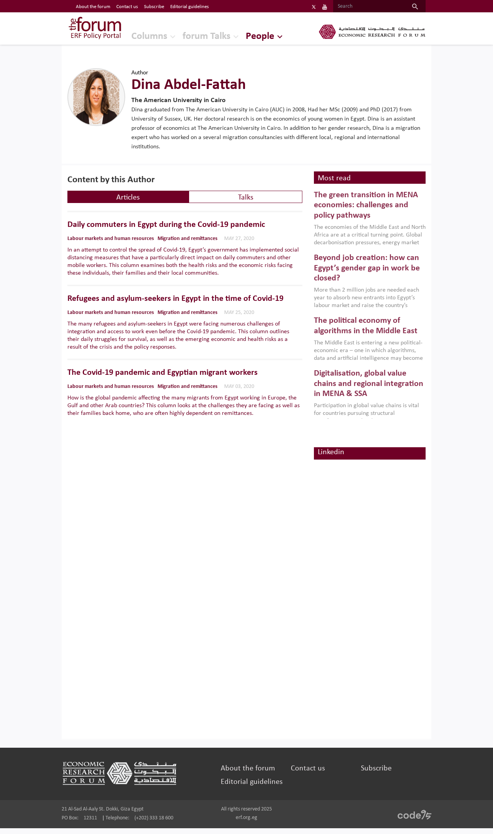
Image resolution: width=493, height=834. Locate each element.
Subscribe (154, 6)
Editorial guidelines (189, 6)
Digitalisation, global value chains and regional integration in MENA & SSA (368, 383)
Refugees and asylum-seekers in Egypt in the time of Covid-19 (175, 299)
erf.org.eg (246, 818)
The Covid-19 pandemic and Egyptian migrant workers (162, 373)
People (260, 36)
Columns (149, 36)
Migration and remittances (188, 239)
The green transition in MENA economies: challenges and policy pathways (366, 205)
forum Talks (206, 36)
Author (139, 73)
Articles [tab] (128, 197)
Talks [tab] (245, 197)
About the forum (93, 6)
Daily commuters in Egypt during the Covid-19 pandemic (166, 225)
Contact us (127, 6)
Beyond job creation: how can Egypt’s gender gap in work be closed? (367, 268)
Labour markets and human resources (110, 239)
